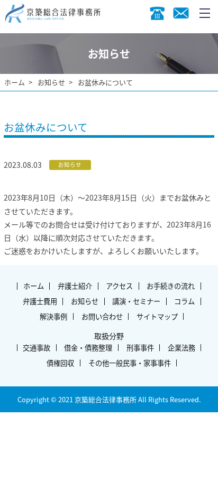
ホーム (14, 82)
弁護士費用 (40, 301)
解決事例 (53, 316)
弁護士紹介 (75, 285)
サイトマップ (157, 316)
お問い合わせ (102, 316)
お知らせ (51, 82)
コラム (184, 301)
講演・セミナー (136, 301)
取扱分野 (109, 335)
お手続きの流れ (171, 285)
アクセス (119, 285)
